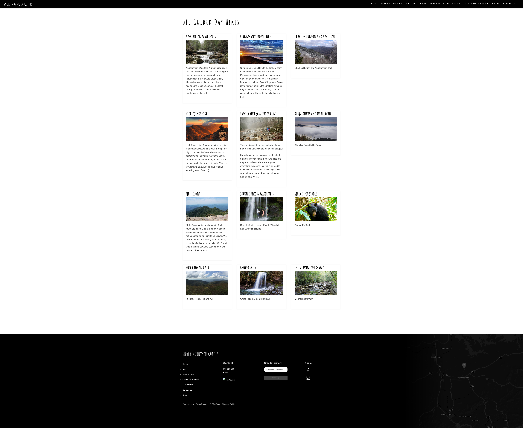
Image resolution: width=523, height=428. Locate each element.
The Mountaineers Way (309, 267)
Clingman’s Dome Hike (255, 36)
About (495, 3)
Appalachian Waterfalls (201, 36)
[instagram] (308, 378)
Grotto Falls (248, 267)
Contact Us (509, 3)
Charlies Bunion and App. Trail (315, 36)
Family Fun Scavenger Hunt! (259, 114)
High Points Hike (196, 114)
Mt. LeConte (194, 194)
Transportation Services (445, 3)
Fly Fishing (419, 3)
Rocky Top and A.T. (198, 267)
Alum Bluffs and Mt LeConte (313, 114)
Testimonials (188, 385)
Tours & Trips (188, 374)
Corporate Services (476, 3)
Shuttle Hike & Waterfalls (257, 194)
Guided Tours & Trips (396, 3)
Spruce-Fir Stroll (306, 194)
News (185, 395)
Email (225, 373)
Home (373, 3)
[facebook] (308, 370)
